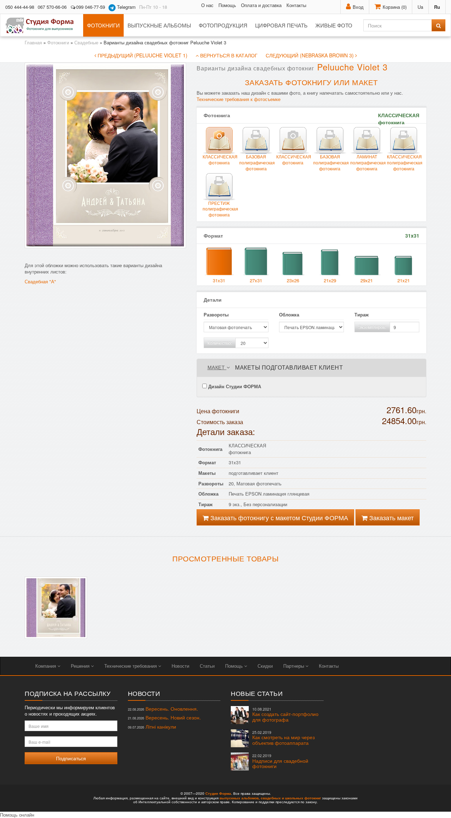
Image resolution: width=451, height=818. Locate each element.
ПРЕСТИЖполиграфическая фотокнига (219, 209)
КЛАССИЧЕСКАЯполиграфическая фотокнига (403, 162)
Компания (46, 665)
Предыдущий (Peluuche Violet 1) (141, 55)
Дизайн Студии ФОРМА (234, 386)
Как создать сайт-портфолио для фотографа (285, 714)
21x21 (403, 280)
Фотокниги (103, 25)
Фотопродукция (223, 25)
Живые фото (333, 25)
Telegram (126, 7)
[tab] (311, 367)
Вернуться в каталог (228, 55)
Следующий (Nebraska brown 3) (310, 55)
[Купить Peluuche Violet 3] (55, 607)
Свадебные (86, 42)
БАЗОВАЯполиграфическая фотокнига (256, 162)
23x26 (293, 280)
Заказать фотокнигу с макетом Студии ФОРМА (278, 517)
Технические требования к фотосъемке (238, 99)
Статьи (207, 665)
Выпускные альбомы (159, 25)
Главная (33, 42)
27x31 (256, 280)
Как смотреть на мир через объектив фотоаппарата (283, 738)
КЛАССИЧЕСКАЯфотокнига (293, 159)
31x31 (219, 280)
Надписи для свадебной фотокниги (280, 761)
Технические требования (131, 665)
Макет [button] (217, 367)
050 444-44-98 (19, 7)
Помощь (227, 5)
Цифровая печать (281, 25)
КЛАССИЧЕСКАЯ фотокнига (219, 159)
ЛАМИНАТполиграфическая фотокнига (367, 162)
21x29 (330, 280)
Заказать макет (390, 517)
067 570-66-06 (52, 7)
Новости (180, 665)
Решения (81, 665)
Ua (420, 7)
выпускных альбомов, (240, 797)
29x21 (366, 280)
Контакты (296, 5)
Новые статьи (257, 693)
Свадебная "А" (40, 281)
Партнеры (294, 665)
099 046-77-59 (90, 7)
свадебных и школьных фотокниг (291, 797)
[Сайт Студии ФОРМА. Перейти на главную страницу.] (43, 25)
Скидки (265, 665)
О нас (207, 5)
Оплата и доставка (261, 5)
